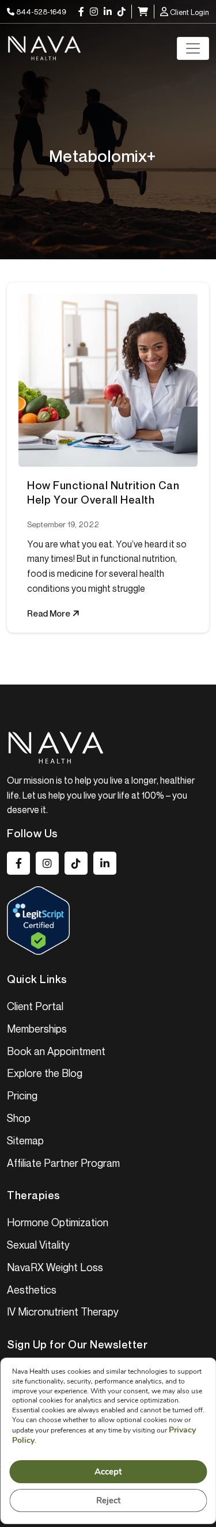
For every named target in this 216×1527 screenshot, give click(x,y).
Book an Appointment (56, 1051)
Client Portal (35, 1006)
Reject (108, 1500)
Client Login (188, 12)
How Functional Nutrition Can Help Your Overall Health (103, 492)
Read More (49, 613)
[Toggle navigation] (193, 48)
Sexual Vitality (38, 1244)
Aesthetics (31, 1289)
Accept (108, 1471)
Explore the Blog (44, 1073)
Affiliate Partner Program (63, 1162)
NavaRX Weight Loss (55, 1267)
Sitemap (25, 1140)
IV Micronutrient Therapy (63, 1311)
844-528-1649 (40, 11)
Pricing (22, 1095)
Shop (19, 1118)
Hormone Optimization (57, 1222)
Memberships (37, 1028)
